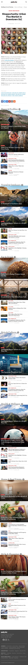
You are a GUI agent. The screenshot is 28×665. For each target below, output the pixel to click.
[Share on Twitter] (5, 101)
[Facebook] (4, 640)
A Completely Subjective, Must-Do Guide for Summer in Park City (16, 243)
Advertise (14, 653)
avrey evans (16, 396)
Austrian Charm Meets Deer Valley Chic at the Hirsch (16, 303)
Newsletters (11, 650)
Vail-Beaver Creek (22, 656)
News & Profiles (9, 109)
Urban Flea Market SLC (6, 92)
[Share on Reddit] (14, 101)
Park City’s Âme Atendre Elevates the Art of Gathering (13, 518)
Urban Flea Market (9, 60)
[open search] (26, 2)
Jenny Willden (16, 168)
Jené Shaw (9, 277)
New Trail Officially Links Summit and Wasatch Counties (16, 237)
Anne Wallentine (18, 386)
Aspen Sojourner (15, 656)
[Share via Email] (12, 101)
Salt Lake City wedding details (8, 94)
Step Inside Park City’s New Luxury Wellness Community (17, 545)
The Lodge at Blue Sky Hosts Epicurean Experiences (15, 315)
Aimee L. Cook (16, 162)
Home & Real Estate (11, 479)
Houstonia (16, 657)
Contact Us (6, 654)
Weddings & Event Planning (7, 7)
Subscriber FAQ (23, 650)
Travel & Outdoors (10, 185)
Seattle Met (11, 657)
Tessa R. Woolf (11, 226)
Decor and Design (18, 7)
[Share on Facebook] (2, 101)
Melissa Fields (9, 150)
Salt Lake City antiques (6, 95)
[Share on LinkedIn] (7, 101)
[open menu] (2, 2)
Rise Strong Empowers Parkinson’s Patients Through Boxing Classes (16, 450)
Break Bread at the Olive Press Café (13, 297)
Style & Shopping (10, 554)
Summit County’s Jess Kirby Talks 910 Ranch (13, 127)
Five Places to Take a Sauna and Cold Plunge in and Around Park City (12, 442)
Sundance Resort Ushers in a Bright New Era (14, 224)
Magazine (17, 650)
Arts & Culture (8, 332)
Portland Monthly (4, 657)
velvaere (15, 547)
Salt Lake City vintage (20, 94)
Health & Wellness (10, 404)
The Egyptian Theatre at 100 (11, 372)
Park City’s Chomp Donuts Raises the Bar (13, 275)
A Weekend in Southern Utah (11, 204)
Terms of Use (19, 653)
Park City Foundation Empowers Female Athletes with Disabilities (16, 160)
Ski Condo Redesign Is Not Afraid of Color (14, 497)
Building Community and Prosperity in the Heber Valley (17, 533)
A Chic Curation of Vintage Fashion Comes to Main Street (13, 572)
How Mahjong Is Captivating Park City (17, 395)
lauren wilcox (20, 499)
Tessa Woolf (11, 23)
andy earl (15, 175)
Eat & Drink (7, 257)
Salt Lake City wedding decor (19, 92)
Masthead (9, 653)
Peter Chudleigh (23, 574)
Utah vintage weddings (17, 95)
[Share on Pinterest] (9, 101)
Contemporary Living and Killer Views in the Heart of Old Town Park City (17, 525)
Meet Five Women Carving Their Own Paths (12, 148)
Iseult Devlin (17, 310)
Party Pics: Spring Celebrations (16, 154)
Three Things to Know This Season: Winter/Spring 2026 (17, 617)
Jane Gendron (9, 129)
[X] (8, 640)
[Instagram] (6, 640)
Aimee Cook (9, 595)
